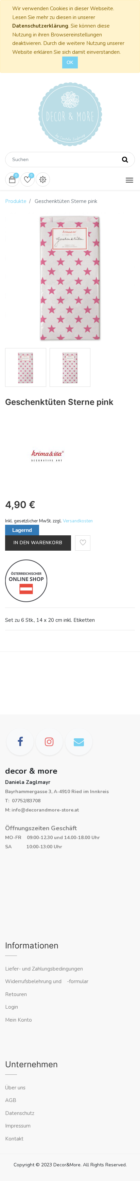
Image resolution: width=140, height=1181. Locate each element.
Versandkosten (78, 521)
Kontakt (15, 1138)
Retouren (16, 994)
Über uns (15, 1087)
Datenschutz (19, 1113)
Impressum (18, 1125)
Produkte (16, 201)
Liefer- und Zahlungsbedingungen (44, 968)
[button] (82, 543)
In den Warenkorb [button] (38, 543)
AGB (10, 1100)
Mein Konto (18, 1020)
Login (11, 1007)
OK (70, 62)
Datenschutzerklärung (40, 25)
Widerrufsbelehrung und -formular (46, 981)
